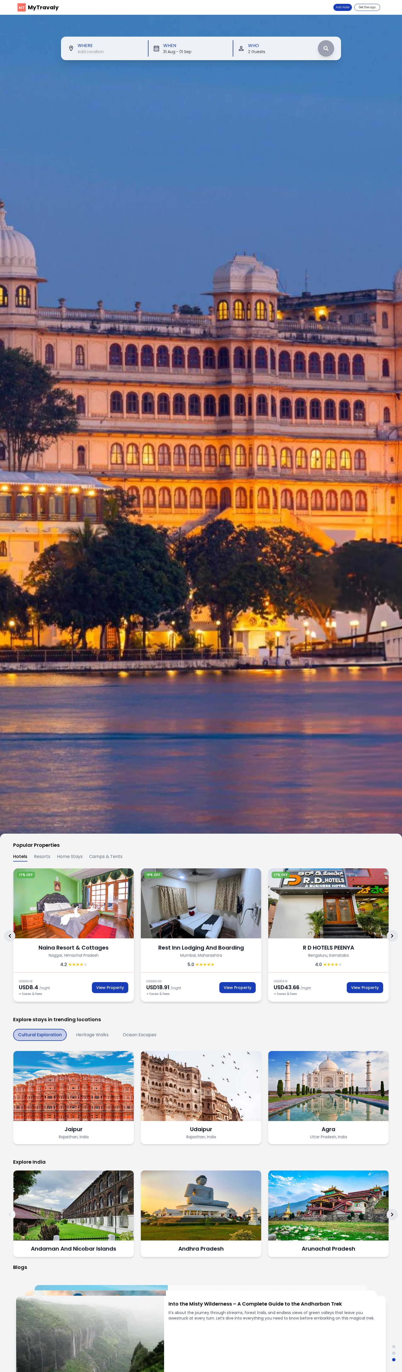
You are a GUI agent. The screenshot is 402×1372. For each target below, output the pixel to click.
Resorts (42, 856)
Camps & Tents (106, 856)
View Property (72, 987)
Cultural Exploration (40, 1035)
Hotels (20, 856)
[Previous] (9, 935)
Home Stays (70, 856)
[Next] (392, 935)
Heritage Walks (92, 1035)
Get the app (367, 7)
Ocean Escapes (139, 1035)
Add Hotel (342, 7)
